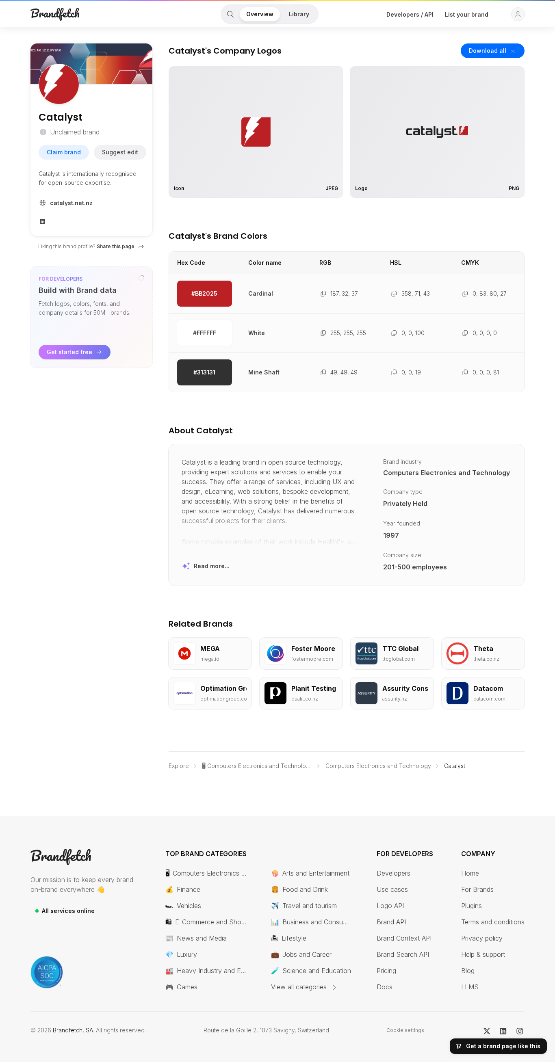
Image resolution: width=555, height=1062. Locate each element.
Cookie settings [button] (405, 1030)
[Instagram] (520, 1030)
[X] (487, 1030)
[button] (518, 14)
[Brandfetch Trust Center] (46, 972)
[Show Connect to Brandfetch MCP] (141, 278)
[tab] (230, 14)
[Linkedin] (43, 220)
